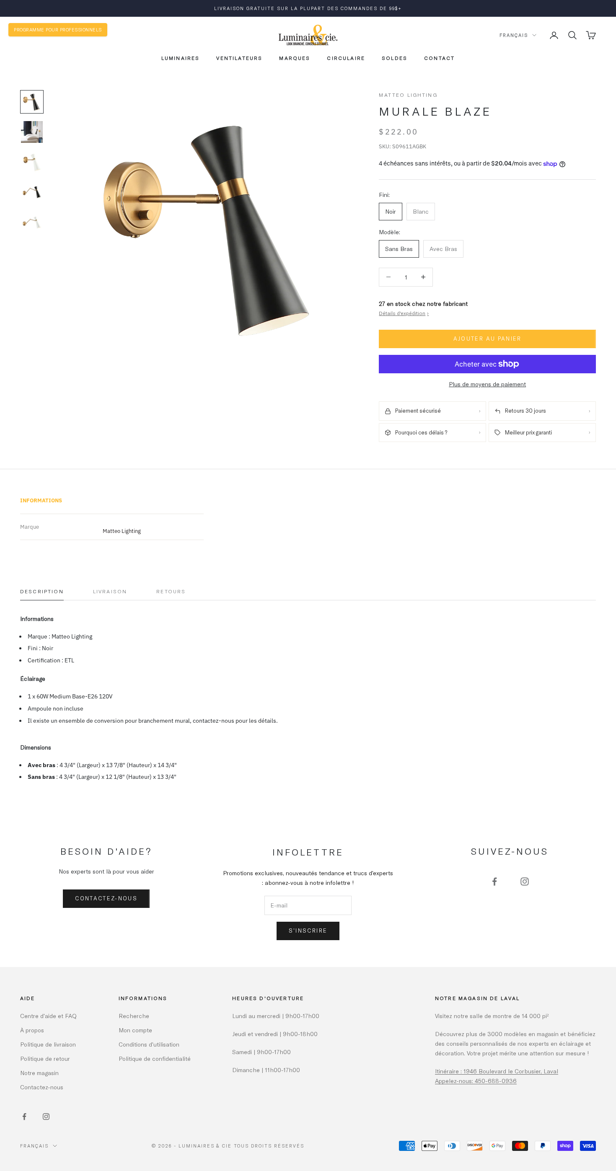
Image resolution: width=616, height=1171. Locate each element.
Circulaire (346, 58)
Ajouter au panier (487, 338)
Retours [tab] (171, 591)
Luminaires (180, 58)
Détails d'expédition (404, 313)
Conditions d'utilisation (149, 1044)
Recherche (134, 1015)
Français (514, 35)
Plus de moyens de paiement (487, 384)
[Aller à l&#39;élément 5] (32, 222)
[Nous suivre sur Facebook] (494, 881)
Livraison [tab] (110, 591)
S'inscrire (308, 930)
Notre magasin (39, 1072)
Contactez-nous (106, 898)
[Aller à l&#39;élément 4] (32, 192)
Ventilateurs (239, 58)
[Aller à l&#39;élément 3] (32, 162)
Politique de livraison (48, 1044)
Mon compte (135, 1030)
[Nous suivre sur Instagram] (525, 881)
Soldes (394, 58)
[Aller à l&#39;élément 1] (32, 102)
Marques (294, 58)
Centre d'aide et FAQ (48, 1015)
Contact (439, 58)
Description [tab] (42, 591)
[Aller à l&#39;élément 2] (32, 132)
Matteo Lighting (408, 95)
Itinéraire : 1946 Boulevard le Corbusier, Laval (496, 1071)
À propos (32, 1030)
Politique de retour (45, 1058)
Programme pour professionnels (58, 29)
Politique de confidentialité (155, 1058)
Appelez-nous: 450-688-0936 (476, 1080)
